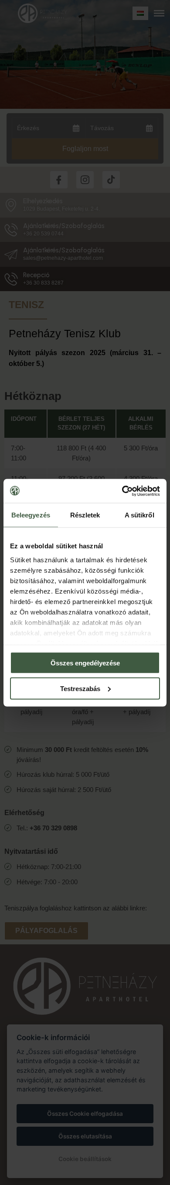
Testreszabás (80, 688)
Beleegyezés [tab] (30, 515)
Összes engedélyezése (85, 663)
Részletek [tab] (85, 515)
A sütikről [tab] (139, 515)
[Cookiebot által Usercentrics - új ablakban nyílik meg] (122, 491)
